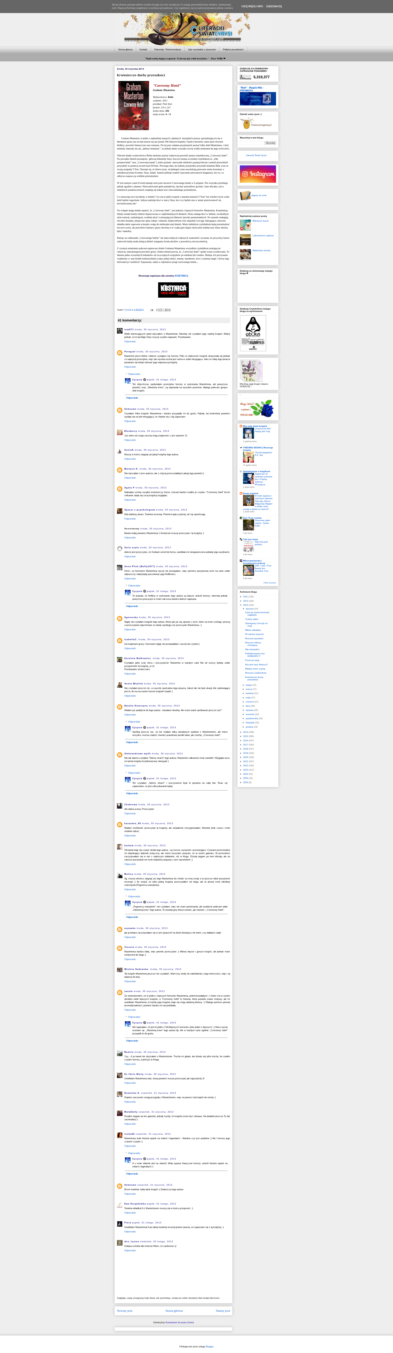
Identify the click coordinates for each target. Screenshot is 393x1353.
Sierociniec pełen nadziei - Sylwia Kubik (262, 523)
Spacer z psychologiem (139, 509)
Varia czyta (131, 547)
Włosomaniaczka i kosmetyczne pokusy (254, 561)
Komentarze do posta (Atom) (179, 1322)
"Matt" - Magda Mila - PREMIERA (252, 89)
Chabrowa (130, 804)
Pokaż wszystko (270, 583)
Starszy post (223, 1310)
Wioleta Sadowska (136, 969)
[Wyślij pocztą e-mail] (157, 309)
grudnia (250, 727)
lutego (249, 685)
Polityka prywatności (233, 49)
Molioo (128, 874)
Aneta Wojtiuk (133, 683)
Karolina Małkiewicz (138, 658)
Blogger (209, 1346)
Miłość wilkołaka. (253, 630)
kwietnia (250, 693)
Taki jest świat (250, 539)
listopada (250, 722)
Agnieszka (131, 617)
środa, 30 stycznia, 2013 (150, 329)
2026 (246, 782)
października (252, 718)
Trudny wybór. (252, 619)
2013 (246, 605)
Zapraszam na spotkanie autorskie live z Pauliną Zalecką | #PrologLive (263, 479)
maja (248, 697)
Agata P (129, 487)
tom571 (129, 329)
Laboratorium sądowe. (263, 235)
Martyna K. (131, 469)
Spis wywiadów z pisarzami (202, 49)
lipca (248, 706)
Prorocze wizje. (252, 660)
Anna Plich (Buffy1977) (139, 566)
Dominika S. (132, 1093)
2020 (246, 757)
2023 (246, 770)
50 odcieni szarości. (254, 634)
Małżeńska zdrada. (262, 250)
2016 (246, 740)
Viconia (129, 947)
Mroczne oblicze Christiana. (253, 643)
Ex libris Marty (134, 1074)
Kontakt (143, 49)
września (250, 714)
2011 (245, 596)
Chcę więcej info (252, 6)
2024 (246, 774)
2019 (246, 753)
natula (128, 991)
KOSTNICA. (182, 275)
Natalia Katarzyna (136, 705)
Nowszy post (124, 1310)
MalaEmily (131, 1112)
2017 (246, 744)
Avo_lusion (131, 1241)
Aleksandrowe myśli (137, 753)
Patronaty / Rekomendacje (167, 49)
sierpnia (250, 710)
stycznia (250, 608)
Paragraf (130, 351)
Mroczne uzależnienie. (256, 673)
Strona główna (125, 49)
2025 (246, 778)
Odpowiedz (130, 341)
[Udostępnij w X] (163, 309)
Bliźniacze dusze (261, 221)
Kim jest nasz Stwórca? (256, 664)
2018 (246, 749)
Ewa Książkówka (135, 1203)
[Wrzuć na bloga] (160, 309)
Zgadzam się (274, 6)
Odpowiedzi (134, 374)
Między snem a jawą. (255, 668)
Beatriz (129, 1052)
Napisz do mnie (259, 195)
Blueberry (130, 431)
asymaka (130, 928)
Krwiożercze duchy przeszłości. (254, 678)
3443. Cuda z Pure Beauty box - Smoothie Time (263, 568)
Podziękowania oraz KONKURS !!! (255, 654)
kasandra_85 (132, 823)
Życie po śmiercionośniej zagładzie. (257, 613)
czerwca (250, 701)
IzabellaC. (131, 639)
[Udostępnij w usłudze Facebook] (166, 309)
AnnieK (129, 450)
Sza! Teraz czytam (252, 518)
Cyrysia (137, 379)
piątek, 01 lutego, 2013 (161, 379)
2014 (246, 732)
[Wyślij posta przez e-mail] (151, 309)
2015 (246, 736)
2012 (246, 601)
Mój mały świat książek (255, 426)
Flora (127, 1222)
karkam (129, 845)
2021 (246, 761)
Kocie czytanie (250, 493)
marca (249, 689)
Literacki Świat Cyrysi (256, 155)
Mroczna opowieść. (254, 638)
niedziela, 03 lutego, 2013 (156, 1241)
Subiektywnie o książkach (256, 471)
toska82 (129, 1134)
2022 (246, 765)
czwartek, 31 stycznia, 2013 (158, 1093)
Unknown (130, 409)
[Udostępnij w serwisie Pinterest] (169, 309)
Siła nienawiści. (252, 649)
